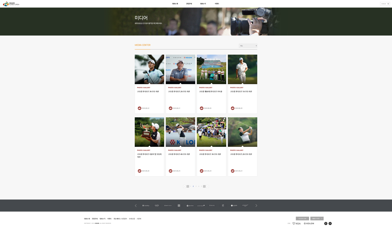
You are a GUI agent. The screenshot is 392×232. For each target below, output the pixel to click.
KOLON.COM (302, 218)
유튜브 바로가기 (330, 223)
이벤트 (217, 4)
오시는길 (132, 219)
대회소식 (203, 4)
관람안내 (189, 4)
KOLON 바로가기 (309, 223)
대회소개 (175, 4)
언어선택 (385, 4)
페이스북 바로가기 (325, 223)
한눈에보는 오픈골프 (120, 219)
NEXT (256, 205)
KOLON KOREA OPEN (11, 3)
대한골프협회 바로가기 (296, 223)
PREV (135, 205)
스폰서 (139, 219)
